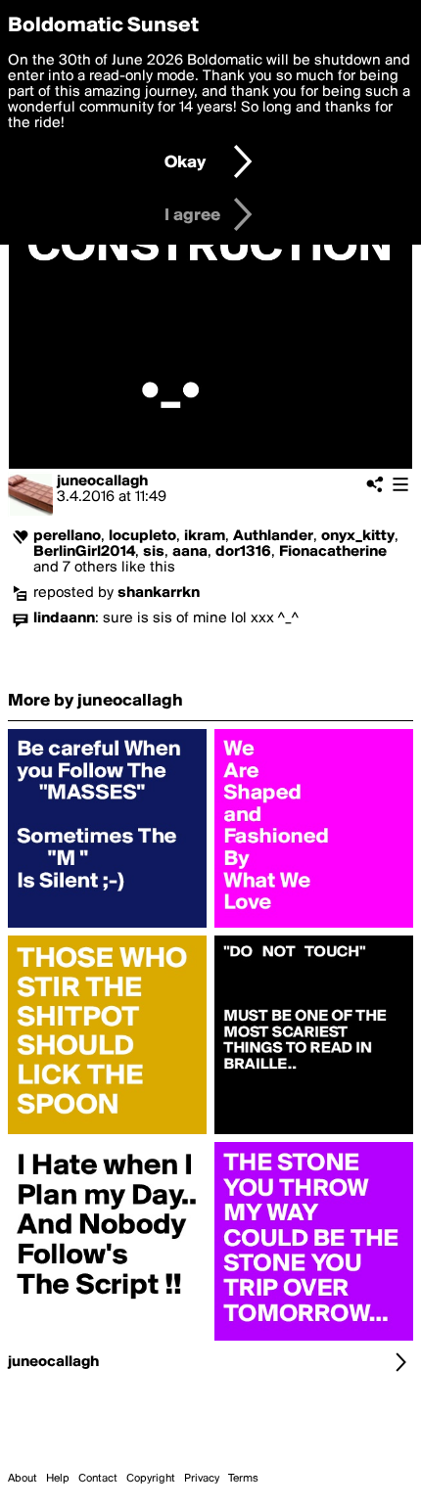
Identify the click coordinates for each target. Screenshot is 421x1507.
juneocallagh (102, 481)
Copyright (150, 1478)
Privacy (201, 1478)
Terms (243, 1478)
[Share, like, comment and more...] (107, 928)
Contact (97, 1478)
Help (58, 1478)
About (22, 1478)
